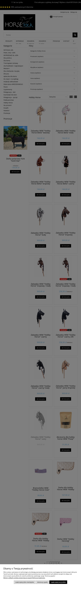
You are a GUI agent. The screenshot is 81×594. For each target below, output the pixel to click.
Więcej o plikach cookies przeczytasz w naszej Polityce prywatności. (24, 578)
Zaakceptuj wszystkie (58, 582)
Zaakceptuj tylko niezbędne (24, 582)
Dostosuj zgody (42, 582)
